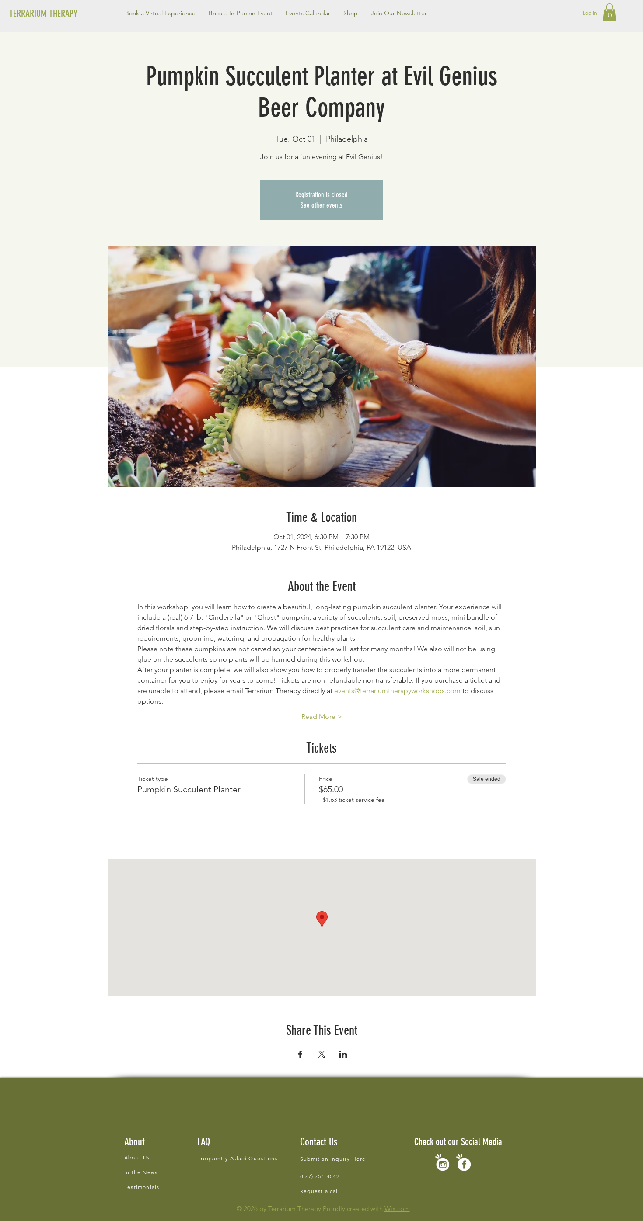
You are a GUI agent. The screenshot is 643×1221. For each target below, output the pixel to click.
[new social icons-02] (442, 1162)
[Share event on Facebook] (300, 1054)
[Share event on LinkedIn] (343, 1054)
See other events (321, 205)
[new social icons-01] (463, 1162)
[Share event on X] (322, 1054)
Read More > (321, 716)
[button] (240, 13)
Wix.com (397, 1208)
